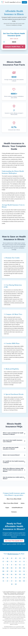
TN (24, 577)
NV (16, 571)
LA (24, 564)
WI (11, 584)
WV (24, 580)
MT (7, 571)
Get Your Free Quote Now (14, 541)
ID (24, 561)
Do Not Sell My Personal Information (16, 594)
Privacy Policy (6, 593)
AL (3, 558)
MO (3, 571)
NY (7, 574)
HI (19, 561)
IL (3, 564)
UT (7, 580)
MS (24, 567)
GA (16, 561)
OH (20, 574)
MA (11, 567)
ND (16, 574)
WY (16, 584)
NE (11, 571)
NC (11, 574)
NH (20, 571)
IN (7, 564)
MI (15, 567)
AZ (11, 558)
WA (20, 580)
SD (20, 577)
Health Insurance (13, 554)
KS (16, 564)
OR (3, 577)
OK (24, 574)
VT (11, 580)
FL (11, 561)
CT (3, 561)
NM (3, 574)
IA (11, 564)
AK (7, 558)
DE (7, 561)
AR (16, 558)
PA (7, 577)
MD (7, 567)
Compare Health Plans (12, 46)
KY (20, 564)
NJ (24, 571)
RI (11, 577)
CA (20, 558)
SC (16, 577)
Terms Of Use (13, 593)
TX (3, 580)
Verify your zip (14, 38)
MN (20, 567)
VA (16, 580)
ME (3, 567)
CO (24, 558)
